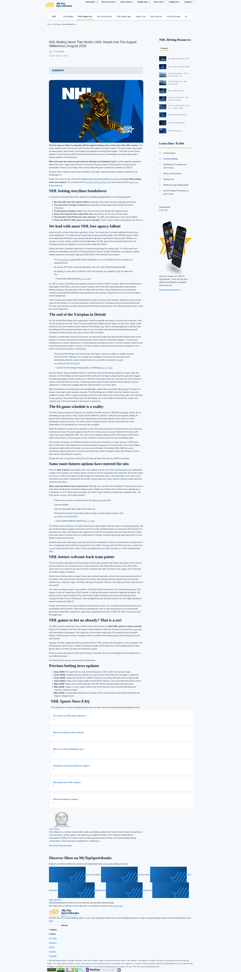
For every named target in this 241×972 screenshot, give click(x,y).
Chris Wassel (59, 51)
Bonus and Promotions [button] (172, 173)
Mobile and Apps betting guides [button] (176, 185)
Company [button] (53, 930)
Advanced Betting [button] (170, 159)
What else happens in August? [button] (65, 799)
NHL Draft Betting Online (177, 115)
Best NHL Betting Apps (176, 123)
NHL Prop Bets (156, 16)
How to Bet (158, 2)
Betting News (174, 2)
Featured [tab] (164, 48)
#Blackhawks (97, 500)
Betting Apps (143, 2)
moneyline (137, 629)
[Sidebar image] (162, 58)
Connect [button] (52, 934)
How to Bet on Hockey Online (179, 67)
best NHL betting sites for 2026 (98, 182)
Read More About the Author (60, 845)
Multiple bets (100, 890)
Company (188, 2)
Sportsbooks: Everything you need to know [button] (174, 166)
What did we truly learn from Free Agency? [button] (71, 766)
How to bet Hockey (104, 16)
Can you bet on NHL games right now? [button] (69, 716)
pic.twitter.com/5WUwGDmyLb (67, 363)
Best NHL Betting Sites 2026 (178, 59)
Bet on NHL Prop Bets (176, 91)
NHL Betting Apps (123, 16)
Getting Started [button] (169, 153)
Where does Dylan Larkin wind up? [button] (68, 732)
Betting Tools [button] (168, 179)
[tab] (122, 717)
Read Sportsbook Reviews (170, 290)
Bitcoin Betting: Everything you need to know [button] (176, 192)
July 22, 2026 (85, 279)
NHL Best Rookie (173, 16)
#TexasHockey (64, 260)
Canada (52, 548)
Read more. (118, 906)
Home (49, 24)
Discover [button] (64, 925)
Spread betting (144, 874)
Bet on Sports (126, 2)
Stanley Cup (140, 16)
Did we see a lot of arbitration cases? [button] (68, 749)
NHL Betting (68, 16)
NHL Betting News (85, 16)
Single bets (147, 890)
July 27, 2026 (107, 368)
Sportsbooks (90, 2)
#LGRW (119, 360)
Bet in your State (107, 2)
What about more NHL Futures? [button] (67, 782)
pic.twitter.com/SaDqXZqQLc (66, 516)
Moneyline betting (93, 874)
